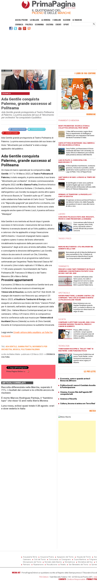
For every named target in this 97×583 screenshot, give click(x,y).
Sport (66, 24)
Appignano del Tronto (65, 557)
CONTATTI (62, 579)
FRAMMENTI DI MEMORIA (68, 120)
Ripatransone (38, 564)
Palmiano (26, 564)
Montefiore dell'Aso (85, 562)
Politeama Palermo (30, 349)
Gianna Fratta (24, 347)
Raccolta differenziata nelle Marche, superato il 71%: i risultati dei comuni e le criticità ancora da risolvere (27, 390)
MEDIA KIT (16, 572)
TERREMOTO (63, 266)
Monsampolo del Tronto (32, 562)
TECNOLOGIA (63, 346)
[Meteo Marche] (64, 417)
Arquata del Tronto (84, 557)
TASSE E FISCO (64, 238)
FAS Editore (43, 577)
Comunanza (53, 559)
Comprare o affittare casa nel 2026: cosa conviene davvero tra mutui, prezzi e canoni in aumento (76, 324)
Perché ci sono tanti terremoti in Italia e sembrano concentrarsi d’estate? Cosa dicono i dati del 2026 (76, 271)
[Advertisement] (48, 49)
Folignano (93, 559)
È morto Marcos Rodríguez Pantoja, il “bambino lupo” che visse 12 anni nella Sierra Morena (27, 399)
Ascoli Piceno (21, 20)
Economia (39, 24)
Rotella (63, 564)
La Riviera (45, 20)
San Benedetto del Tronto (78, 564)
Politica (29, 24)
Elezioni (66, 20)
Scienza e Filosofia (68, 399)
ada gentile (11, 347)
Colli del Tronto (40, 559)
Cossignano (66, 559)
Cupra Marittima (80, 559)
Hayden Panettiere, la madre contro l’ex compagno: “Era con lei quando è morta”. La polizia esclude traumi (76, 298)
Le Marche (77, 20)
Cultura (49, 24)
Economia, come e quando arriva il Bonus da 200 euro (75, 380)
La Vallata (34, 20)
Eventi (58, 24)
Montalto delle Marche (53, 562)
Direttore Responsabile (76, 579)
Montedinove (70, 562)
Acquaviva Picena (47, 557)
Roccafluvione (52, 564)
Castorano (27, 559)
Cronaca (19, 24)
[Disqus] (28, 444)
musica (16, 349)
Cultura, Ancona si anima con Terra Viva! (77, 404)
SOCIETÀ (62, 319)
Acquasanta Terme (30, 557)
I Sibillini (57, 20)
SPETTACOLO (64, 293)
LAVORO (61, 214)
